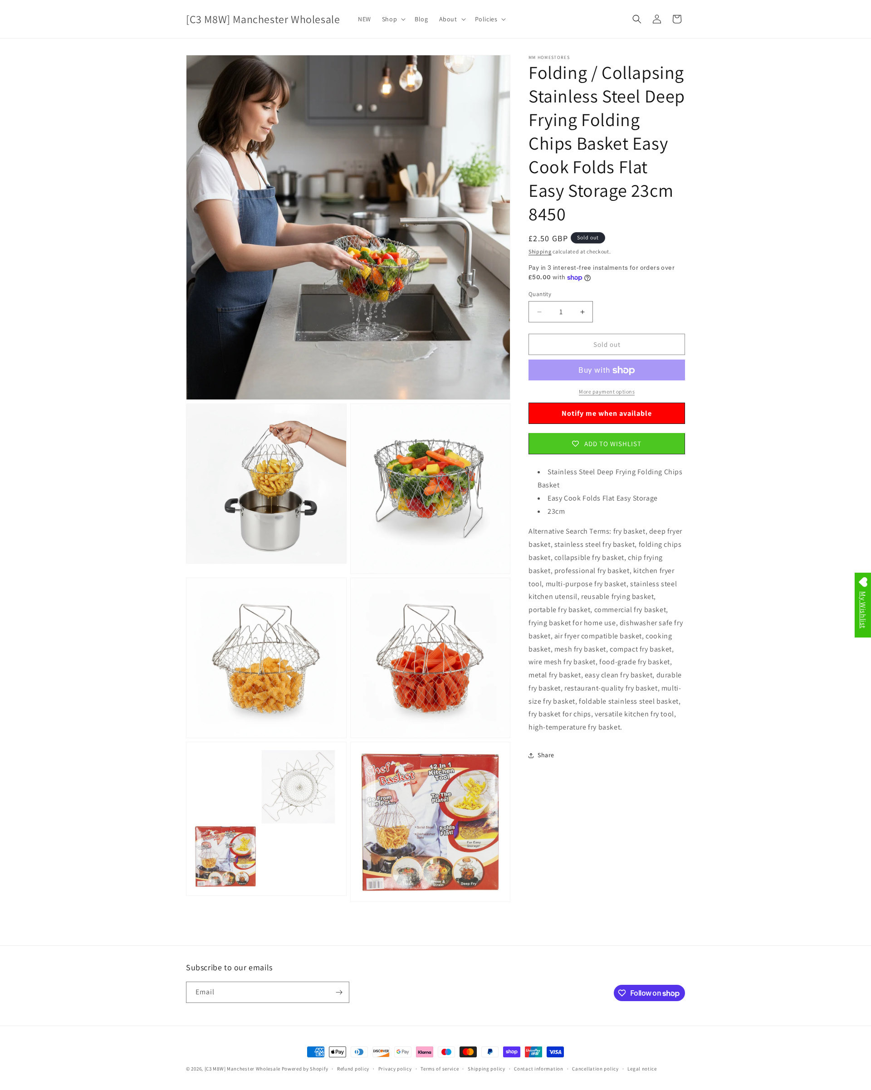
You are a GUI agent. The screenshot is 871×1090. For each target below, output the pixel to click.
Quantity (539, 294)
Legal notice (641, 1069)
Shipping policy (486, 1069)
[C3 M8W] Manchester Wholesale (242, 1069)
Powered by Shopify (305, 1069)
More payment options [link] (607, 392)
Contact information (538, 1069)
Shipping (540, 251)
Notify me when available (607, 413)
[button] (393, 19)
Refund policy (353, 1069)
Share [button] (546, 755)
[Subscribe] (339, 992)
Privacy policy (395, 1069)
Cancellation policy (595, 1069)
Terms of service (440, 1069)
